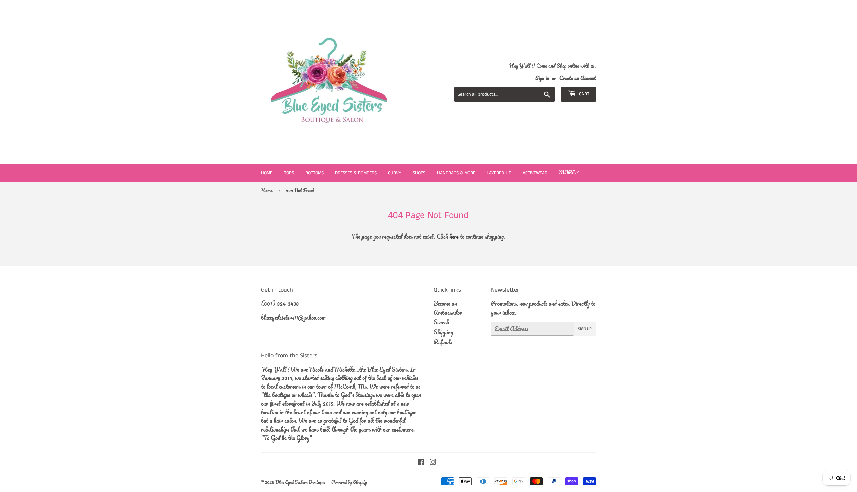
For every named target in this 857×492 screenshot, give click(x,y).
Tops (289, 173)
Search (441, 322)
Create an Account (577, 78)
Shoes (419, 173)
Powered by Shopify (349, 482)
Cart (583, 94)
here (454, 236)
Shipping (443, 332)
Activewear (535, 173)
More (567, 172)
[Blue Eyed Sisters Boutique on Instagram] (433, 462)
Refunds (443, 342)
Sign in (542, 78)
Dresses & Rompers (356, 173)
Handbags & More (456, 173)
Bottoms (314, 173)
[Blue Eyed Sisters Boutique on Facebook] (421, 462)
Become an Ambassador (448, 308)
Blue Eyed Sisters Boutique (300, 482)
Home (266, 173)
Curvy (394, 173)
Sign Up (585, 329)
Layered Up (499, 173)
